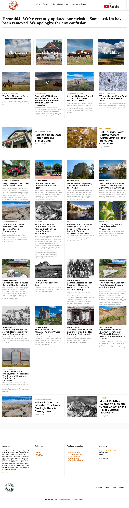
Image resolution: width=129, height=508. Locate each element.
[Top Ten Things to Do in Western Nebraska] (16, 81)
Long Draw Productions (64, 499)
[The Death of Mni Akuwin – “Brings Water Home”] (48, 315)
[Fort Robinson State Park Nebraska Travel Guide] (17, 137)
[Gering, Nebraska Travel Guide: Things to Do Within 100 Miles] (80, 81)
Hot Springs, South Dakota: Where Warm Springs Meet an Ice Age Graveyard (112, 137)
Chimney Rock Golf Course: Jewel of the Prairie (46, 185)
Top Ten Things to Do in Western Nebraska (15, 97)
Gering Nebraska (41, 93)
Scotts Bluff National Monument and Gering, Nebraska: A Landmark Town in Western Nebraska (47, 100)
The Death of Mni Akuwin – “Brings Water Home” (47, 331)
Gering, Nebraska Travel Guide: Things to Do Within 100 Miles (80, 98)
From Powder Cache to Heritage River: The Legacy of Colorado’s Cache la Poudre (79, 227)
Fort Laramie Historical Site (47, 284)
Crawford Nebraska (43, 131)
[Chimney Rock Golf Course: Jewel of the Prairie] (48, 169)
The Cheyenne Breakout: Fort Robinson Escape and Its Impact (112, 285)
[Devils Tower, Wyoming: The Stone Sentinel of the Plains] (80, 169)
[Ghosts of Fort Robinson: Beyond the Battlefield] (16, 268)
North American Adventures (78, 233)
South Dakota (105, 129)
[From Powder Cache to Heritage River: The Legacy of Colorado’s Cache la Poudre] (80, 210)
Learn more (5, 473)
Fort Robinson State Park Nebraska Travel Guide (48, 137)
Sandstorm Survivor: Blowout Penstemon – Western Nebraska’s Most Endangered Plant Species (112, 334)
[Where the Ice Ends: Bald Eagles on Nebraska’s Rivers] (113, 81)
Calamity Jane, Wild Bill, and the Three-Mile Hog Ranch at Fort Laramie (80, 331)
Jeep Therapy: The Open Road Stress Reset (15, 184)
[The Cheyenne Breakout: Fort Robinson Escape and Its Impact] (113, 268)
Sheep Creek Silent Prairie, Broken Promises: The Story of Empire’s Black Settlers (15, 374)
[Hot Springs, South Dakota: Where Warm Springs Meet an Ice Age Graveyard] (82, 137)
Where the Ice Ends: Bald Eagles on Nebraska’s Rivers (113, 98)
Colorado (38, 222)
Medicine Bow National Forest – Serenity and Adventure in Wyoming (112, 185)
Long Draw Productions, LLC (107, 451)
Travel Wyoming (73, 181)
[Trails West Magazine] (13, 5)
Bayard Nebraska (41, 181)
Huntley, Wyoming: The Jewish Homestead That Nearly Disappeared (15, 331)
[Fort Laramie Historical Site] (48, 268)
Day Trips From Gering (10, 93)
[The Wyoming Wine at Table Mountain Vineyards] (113, 210)
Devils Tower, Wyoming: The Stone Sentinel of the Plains (80, 185)
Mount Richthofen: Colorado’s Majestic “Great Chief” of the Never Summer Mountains (45, 229)
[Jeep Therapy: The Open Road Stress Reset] (16, 169)
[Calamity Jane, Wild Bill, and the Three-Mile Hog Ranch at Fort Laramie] (80, 315)
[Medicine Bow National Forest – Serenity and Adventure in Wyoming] (113, 169)
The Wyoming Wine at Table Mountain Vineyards (111, 226)
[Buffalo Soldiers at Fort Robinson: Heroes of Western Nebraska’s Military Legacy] (80, 268)
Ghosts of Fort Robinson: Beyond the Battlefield (15, 284)
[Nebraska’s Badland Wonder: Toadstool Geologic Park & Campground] (16, 210)
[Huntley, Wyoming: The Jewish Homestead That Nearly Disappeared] (16, 315)
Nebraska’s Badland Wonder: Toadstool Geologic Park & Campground (13, 227)
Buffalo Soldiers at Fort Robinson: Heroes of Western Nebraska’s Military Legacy (79, 286)
